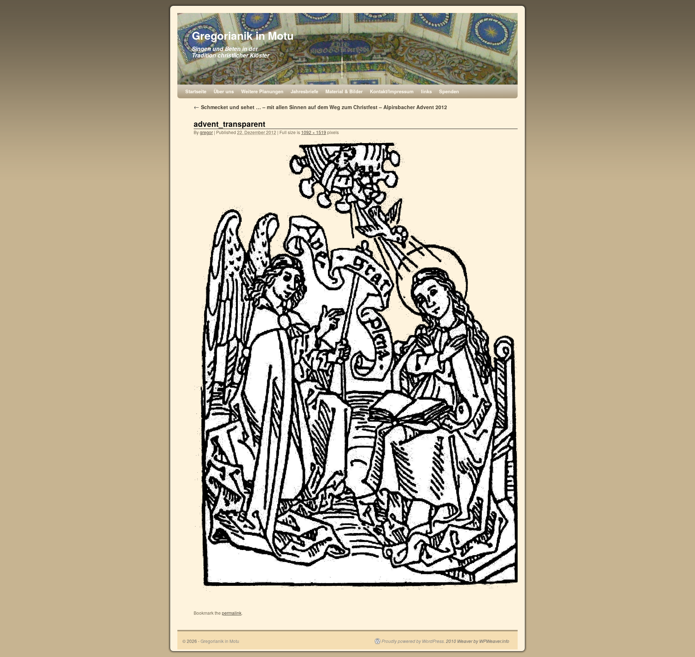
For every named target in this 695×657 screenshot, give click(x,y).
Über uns (224, 91)
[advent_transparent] (356, 366)
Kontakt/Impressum (392, 91)
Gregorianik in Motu (243, 35)
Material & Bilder (344, 91)
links (426, 91)
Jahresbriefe (304, 91)
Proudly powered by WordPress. (413, 641)
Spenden (449, 91)
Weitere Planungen (262, 91)
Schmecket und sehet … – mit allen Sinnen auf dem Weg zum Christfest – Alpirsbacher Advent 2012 (320, 107)
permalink (231, 613)
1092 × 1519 (313, 132)
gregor (206, 132)
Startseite (195, 91)
